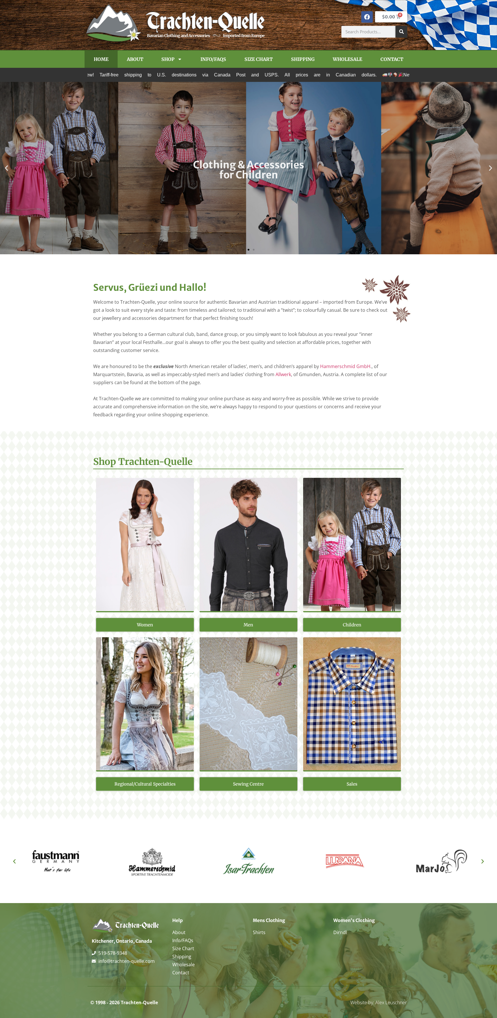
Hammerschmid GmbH (345, 366)
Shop (168, 59)
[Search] (401, 32)
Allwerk (283, 374)
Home (101, 59)
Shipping (303, 59)
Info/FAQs (213, 59)
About (135, 59)
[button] (6, 168)
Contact (392, 59)
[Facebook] (367, 17)
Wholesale (347, 59)
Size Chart (258, 59)
